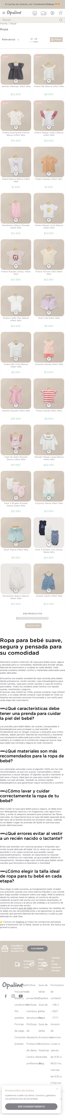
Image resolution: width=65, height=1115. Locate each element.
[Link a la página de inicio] (4, 27)
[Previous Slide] (4, 1037)
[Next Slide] (61, 1037)
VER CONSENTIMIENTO (31, 1106)
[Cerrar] (57, 1088)
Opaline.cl (21, 925)
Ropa (13, 27)
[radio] (32, 42)
